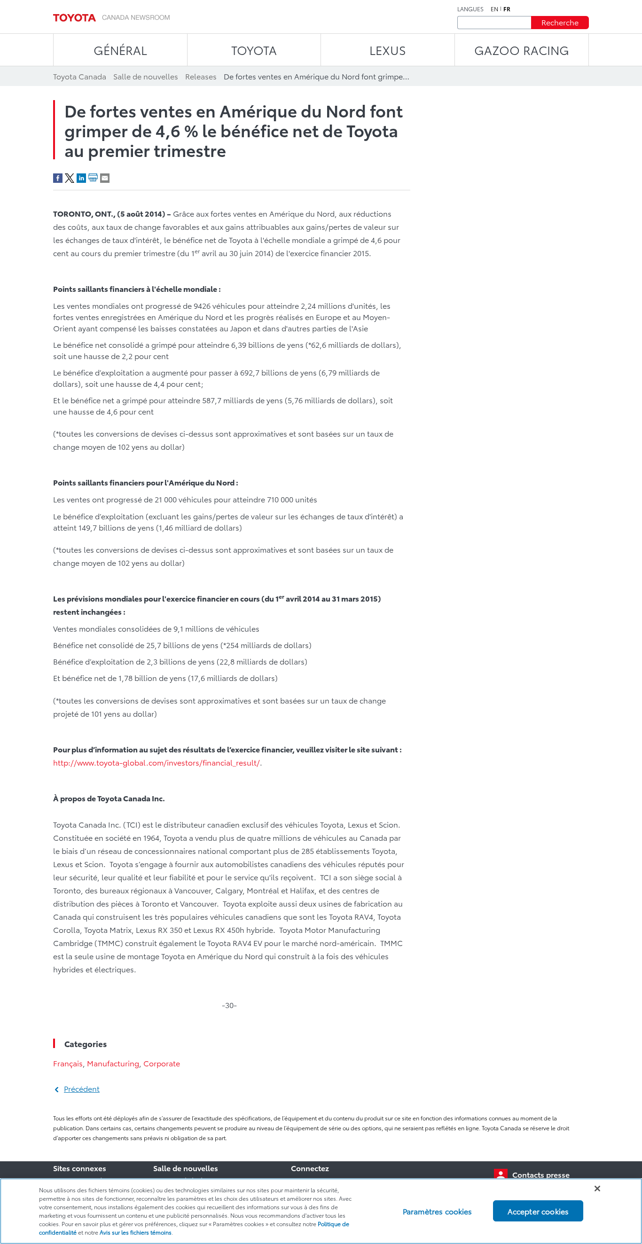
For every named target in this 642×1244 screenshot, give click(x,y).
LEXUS (387, 49)
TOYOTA (254, 49)
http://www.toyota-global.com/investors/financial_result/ (156, 762)
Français (68, 1062)
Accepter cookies (538, 1210)
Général (120, 49)
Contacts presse (541, 1174)
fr (506, 9)
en (494, 9)
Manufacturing (113, 1062)
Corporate (161, 1062)
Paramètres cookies (437, 1210)
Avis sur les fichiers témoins (136, 1232)
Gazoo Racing (521, 49)
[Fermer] (597, 1188)
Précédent (82, 1088)
